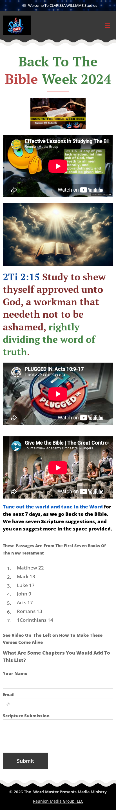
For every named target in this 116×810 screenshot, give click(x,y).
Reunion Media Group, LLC (58, 801)
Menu (107, 25)
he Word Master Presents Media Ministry (66, 791)
